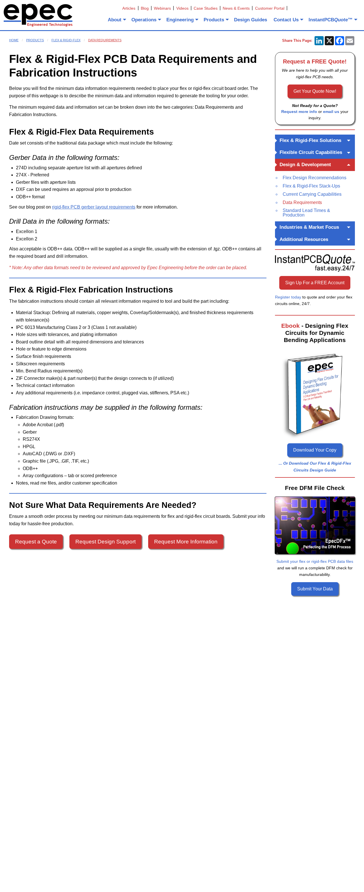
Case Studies (206, 8)
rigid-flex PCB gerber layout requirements (93, 207)
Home (13, 40)
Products (214, 19)
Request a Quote (36, 542)
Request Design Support (105, 542)
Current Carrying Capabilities (312, 194)
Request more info (299, 111)
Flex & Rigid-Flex (65, 40)
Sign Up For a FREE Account (314, 282)
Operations (143, 19)
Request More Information (186, 542)
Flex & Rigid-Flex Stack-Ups (311, 186)
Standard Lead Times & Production (306, 212)
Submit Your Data (315, 588)
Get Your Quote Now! (314, 91)
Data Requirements (104, 40)
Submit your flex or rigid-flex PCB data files (314, 561)
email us (331, 111)
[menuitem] (116, 19)
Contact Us (286, 19)
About (114, 19)
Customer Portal (269, 8)
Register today (288, 297)
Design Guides (250, 19)
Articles (128, 8)
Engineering (180, 19)
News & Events (236, 8)
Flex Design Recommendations (314, 177)
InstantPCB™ (331, 19)
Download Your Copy (314, 450)
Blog (145, 8)
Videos (182, 8)
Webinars (162, 8)
